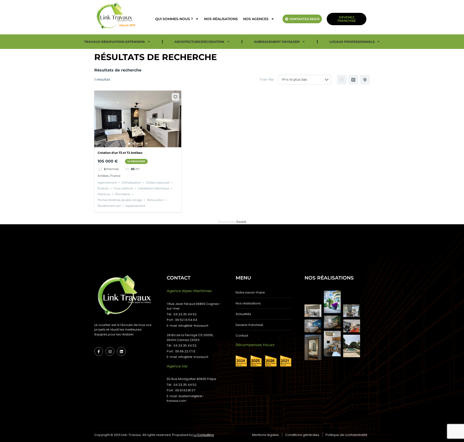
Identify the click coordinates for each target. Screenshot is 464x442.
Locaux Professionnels (352, 42)
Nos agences (255, 19)
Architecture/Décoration (199, 42)
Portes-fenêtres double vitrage (120, 200)
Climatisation (131, 182)
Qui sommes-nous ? (174, 19)
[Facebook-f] (98, 351)
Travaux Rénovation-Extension (114, 42)
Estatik (241, 222)
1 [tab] (129, 144)
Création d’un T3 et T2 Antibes (120, 153)
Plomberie (122, 194)
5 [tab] (146, 144)
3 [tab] (138, 144)
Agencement (107, 182)
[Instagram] (110, 351)
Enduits (103, 188)
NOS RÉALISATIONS (221, 19)
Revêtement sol (109, 206)
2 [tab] (133, 144)
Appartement (135, 206)
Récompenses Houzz (255, 344)
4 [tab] (142, 144)
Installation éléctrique (153, 188)
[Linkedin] (121, 351)
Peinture (104, 194)
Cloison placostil (157, 182)
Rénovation (155, 200)
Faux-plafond (123, 188)
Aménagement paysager (277, 42)
